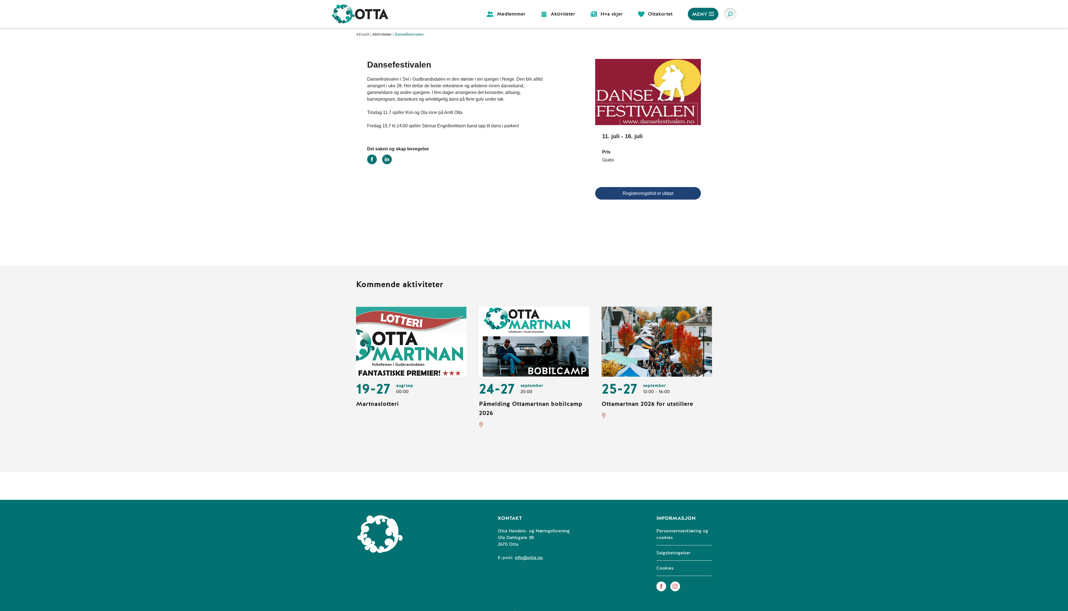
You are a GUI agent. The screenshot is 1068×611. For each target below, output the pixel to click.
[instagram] (675, 586)
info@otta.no (529, 558)
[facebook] (661, 586)
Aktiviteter (382, 34)
